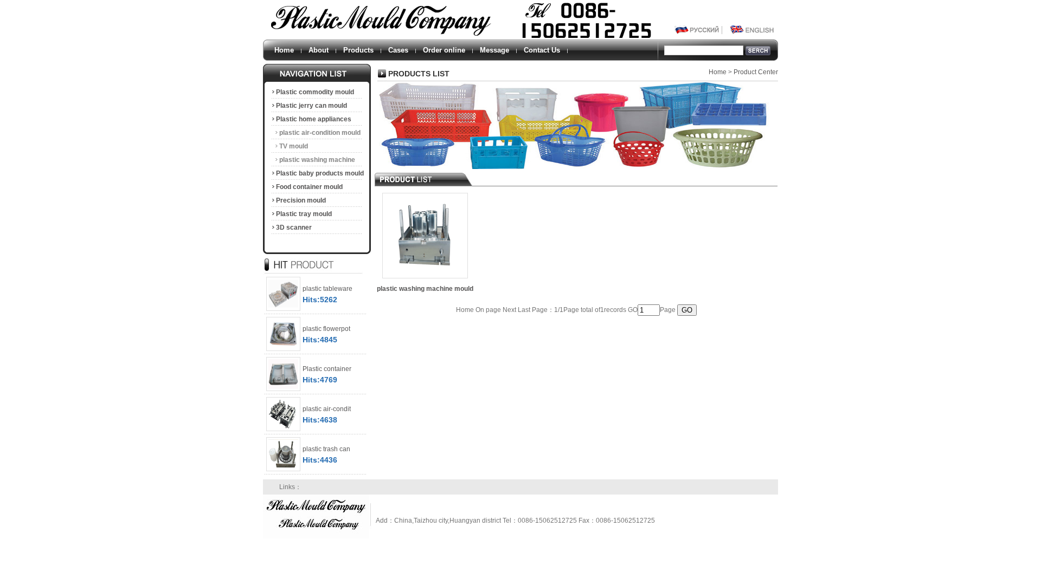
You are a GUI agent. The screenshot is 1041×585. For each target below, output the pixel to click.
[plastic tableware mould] (283, 311)
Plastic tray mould (304, 214)
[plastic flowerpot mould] (283, 351)
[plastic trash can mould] (283, 471)
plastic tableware (327, 288)
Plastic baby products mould (320, 173)
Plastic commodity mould (315, 92)
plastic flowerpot (326, 329)
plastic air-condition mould (320, 132)
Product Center (756, 72)
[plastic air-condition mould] (283, 431)
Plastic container (327, 369)
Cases (398, 50)
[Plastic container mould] (283, 391)
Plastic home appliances (313, 119)
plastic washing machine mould (313, 161)
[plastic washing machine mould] (425, 278)
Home (284, 50)
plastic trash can (326, 449)
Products (358, 50)
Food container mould (309, 187)
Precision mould (301, 200)
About (319, 50)
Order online (444, 50)
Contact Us (542, 50)
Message (494, 50)
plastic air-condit (327, 409)
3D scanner (294, 227)
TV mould (293, 146)
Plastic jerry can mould (311, 105)
